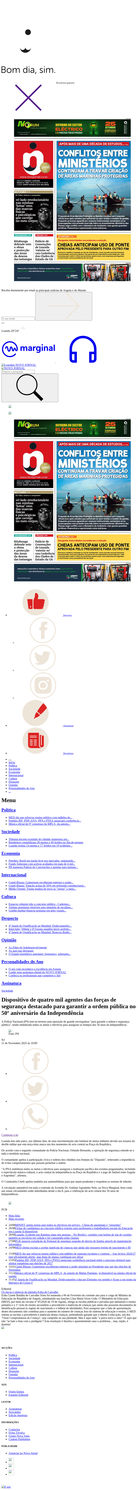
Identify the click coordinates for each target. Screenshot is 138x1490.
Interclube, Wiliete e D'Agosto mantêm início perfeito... (40, 929)
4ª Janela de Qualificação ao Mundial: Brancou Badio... (40, 932)
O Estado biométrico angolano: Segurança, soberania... (40, 953)
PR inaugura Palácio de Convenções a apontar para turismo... (43, 867)
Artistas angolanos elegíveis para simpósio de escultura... (41, 907)
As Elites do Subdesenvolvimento (28, 947)
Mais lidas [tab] (14, 1215)
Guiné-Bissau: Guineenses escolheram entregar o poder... (41, 882)
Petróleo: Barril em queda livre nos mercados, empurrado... (42, 860)
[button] (40, 614)
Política (8, 810)
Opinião (8, 940)
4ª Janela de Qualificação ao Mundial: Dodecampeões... (40, 925)
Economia (10, 853)
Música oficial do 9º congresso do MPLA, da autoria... (39, 823)
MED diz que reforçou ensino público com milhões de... (40, 817)
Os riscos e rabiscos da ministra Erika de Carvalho (29, 1292)
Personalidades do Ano (22, 961)
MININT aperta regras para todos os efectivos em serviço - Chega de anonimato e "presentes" (68, 1225)
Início (12, 762)
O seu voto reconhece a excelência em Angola (35, 969)
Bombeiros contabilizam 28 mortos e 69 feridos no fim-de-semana (46, 842)
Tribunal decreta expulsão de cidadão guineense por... (39, 839)
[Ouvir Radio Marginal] (55, 361)
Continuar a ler (9, 1134)
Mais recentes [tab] (16, 1218)
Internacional (13, 874)
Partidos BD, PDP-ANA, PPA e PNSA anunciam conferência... (45, 820)
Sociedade (10, 831)
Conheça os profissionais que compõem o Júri (35, 975)
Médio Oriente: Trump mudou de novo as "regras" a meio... (42, 888)
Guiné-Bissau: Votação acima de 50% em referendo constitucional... (47, 885)
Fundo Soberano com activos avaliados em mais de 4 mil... (42, 863)
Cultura (8, 896)
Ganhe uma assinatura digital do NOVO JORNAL (37, 972)
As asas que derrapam (21, 950)
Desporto (9, 918)
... (10, 791)
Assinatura (11, 983)
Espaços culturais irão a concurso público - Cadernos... (40, 904)
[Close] (28, 110)
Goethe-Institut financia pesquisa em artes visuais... (37, 910)
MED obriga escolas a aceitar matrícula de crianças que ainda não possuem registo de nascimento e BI (73, 1247)
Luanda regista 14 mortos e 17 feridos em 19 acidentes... (40, 845)
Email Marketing (10, 1483)
